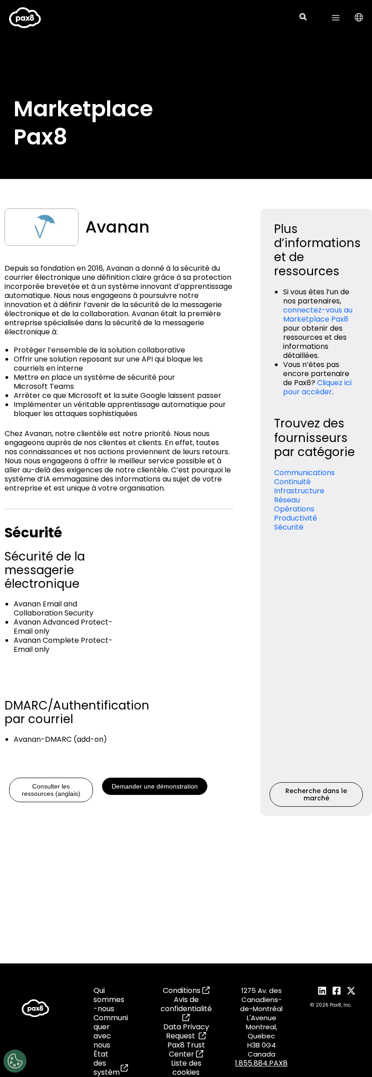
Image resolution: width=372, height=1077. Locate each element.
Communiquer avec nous (110, 1031)
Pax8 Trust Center (186, 1049)
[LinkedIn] (322, 990)
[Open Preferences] (15, 1061)
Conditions (182, 990)
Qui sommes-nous (108, 999)
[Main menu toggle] (336, 18)
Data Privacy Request (186, 1031)
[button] (303, 18)
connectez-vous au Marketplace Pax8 (317, 314)
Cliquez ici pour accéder (317, 387)
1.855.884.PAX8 (261, 1063)
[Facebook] (336, 990)
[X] (351, 990)
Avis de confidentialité (186, 1004)
